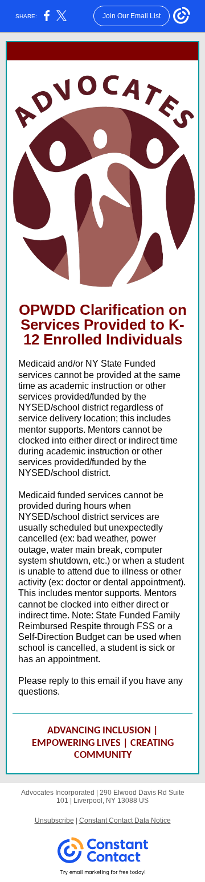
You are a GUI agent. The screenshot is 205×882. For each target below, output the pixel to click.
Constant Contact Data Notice (125, 820)
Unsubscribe (54, 820)
